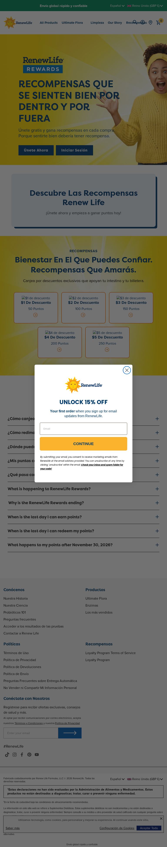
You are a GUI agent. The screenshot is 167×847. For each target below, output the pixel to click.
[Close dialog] (127, 370)
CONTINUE (83, 444)
